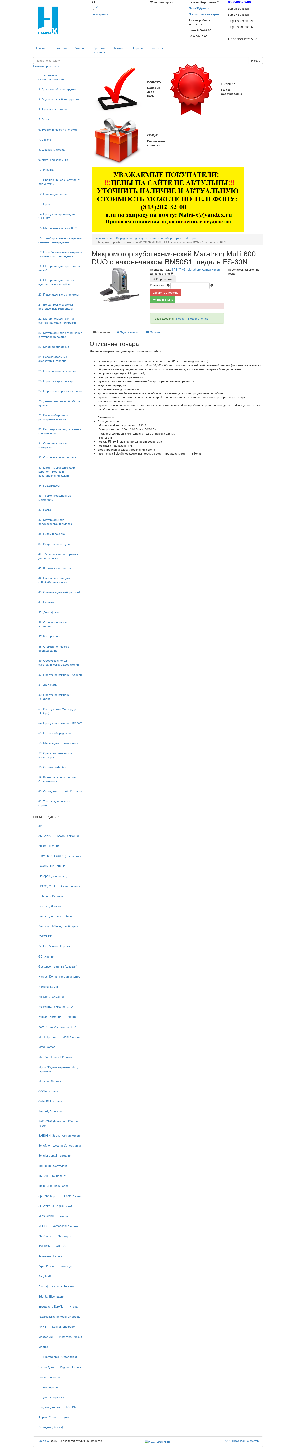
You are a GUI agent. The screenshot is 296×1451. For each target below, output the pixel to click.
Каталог (80, 48)
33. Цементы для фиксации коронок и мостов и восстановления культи (56, 471)
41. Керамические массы (54, 568)
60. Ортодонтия (48, 791)
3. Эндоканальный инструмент (58, 99)
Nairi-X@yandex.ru (201, 8)
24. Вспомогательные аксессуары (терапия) (52, 359)
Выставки (61, 48)
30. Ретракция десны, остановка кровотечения (59, 431)
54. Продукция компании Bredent (60, 723)
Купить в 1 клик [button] (163, 299)
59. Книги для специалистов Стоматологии (57, 779)
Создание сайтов (241, 1441)
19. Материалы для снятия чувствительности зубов (56, 282)
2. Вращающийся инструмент (58, 89)
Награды (137, 48)
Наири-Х (43, 1441)
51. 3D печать (47, 685)
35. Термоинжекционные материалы (54, 497)
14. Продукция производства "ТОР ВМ (57, 216)
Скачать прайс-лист (46, 66)
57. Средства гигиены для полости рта (55, 755)
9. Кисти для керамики (53, 160)
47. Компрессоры (49, 636)
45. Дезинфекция (49, 612)
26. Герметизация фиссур (55, 381)
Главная (100, 238)
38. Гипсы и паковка (51, 534)
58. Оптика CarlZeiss (52, 767)
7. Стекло (44, 139)
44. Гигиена (46, 602)
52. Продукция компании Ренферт (54, 697)
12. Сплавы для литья (52, 194)
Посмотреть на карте (204, 14)
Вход (95, 6)
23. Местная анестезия (53, 347)
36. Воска (44, 510)
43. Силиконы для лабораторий (59, 592)
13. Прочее (45, 204)
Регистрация (100, 14)
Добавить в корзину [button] (165, 292)
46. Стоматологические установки (53, 624)
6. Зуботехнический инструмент (59, 129)
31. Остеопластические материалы (53, 445)
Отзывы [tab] (154, 332)
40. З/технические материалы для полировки (58, 556)
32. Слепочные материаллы (57, 457)
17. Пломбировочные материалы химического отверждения (60, 254)
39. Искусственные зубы (54, 544)
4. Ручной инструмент (52, 109)
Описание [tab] (103, 332)
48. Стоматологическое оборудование (53, 648)
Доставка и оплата (100, 50)
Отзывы (118, 48)
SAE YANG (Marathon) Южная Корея (196, 269)
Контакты (157, 48)
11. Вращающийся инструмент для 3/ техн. (58, 182)
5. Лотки (43, 119)
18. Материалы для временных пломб (59, 268)
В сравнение (164, 279)
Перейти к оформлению (192, 318)
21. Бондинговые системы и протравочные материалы (56, 306)
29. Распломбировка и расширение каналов (53, 417)
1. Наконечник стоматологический (51, 77)
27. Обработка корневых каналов (60, 391)
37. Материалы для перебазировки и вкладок (55, 522)
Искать (255, 60)
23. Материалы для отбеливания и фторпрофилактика (60, 335)
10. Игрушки (46, 170)
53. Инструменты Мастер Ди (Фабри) (57, 711)
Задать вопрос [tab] (129, 332)
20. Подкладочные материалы (58, 294)
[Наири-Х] (60, 20)
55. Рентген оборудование (55, 733)
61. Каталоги (73, 791)
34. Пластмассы (49, 485)
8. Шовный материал (52, 149)
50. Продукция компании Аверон (60, 674)
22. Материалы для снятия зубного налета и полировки (57, 320)
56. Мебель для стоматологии (58, 743)
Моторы (190, 238)
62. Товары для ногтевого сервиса (55, 803)
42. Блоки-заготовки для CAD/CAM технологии (54, 580)
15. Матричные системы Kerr (57, 228)
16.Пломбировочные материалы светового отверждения (60, 240)
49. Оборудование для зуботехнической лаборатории (58, 662)
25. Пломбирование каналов (57, 371)
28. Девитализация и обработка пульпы (59, 403)
